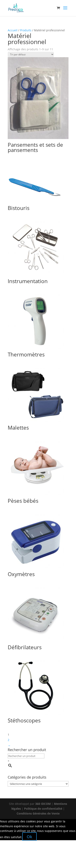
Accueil (12, 30)
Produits (25, 30)
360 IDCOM (43, 804)
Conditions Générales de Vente (38, 813)
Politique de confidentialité (43, 808)
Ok (29, 836)
